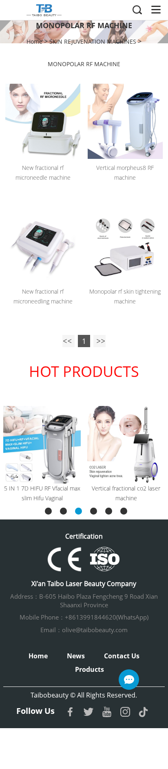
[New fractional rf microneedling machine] (42, 245)
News (76, 655)
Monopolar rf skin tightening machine (125, 296)
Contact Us (121, 655)
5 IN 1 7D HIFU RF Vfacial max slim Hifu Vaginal (42, 493)
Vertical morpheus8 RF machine (125, 172)
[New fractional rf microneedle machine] (42, 121)
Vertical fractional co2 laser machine (126, 493)
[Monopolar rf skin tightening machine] (125, 245)
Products (89, 669)
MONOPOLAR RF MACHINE (84, 64)
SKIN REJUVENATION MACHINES (92, 41)
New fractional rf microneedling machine (43, 296)
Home (34, 41)
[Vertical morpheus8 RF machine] (125, 121)
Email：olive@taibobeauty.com (84, 630)
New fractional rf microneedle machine (43, 172)
